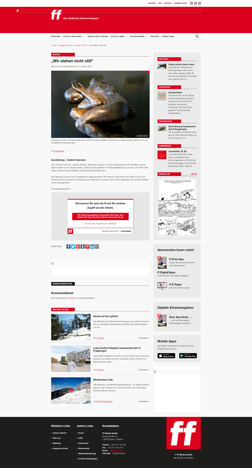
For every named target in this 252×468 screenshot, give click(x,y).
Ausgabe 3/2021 (80, 45)
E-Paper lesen (168, 36)
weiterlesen (144, 338)
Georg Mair (59, 151)
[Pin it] (87, 246)
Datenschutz (83, 449)
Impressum (83, 443)
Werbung (168, 3)
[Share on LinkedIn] (92, 246)
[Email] (97, 246)
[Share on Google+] (78, 246)
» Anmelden (125, 231)
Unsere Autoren (60, 433)
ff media (100, 338)
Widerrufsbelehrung (87, 454)
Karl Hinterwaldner (105, 401)
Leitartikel (56, 36)
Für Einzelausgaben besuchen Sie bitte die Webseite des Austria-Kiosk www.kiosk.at (100, 216)
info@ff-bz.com (116, 451)
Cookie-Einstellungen (88, 459)
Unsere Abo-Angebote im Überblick (100, 224)
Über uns (57, 438)
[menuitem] (55, 36)
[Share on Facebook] (68, 246)
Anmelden (152, 3)
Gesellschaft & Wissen (98, 36)
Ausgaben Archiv (180, 3)
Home (53, 45)
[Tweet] (73, 246)
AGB (80, 438)
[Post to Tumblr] (83, 246)
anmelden (70, 298)
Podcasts (154, 36)
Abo (160, 3)
